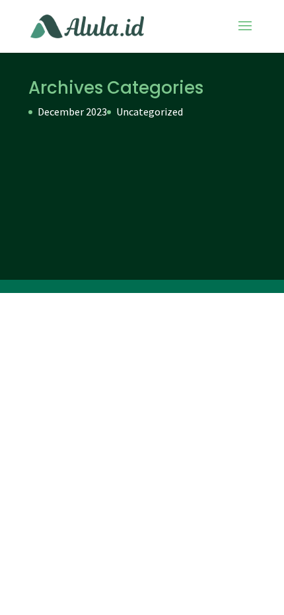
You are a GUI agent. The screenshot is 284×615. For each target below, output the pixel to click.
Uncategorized (149, 111)
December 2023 (72, 111)
